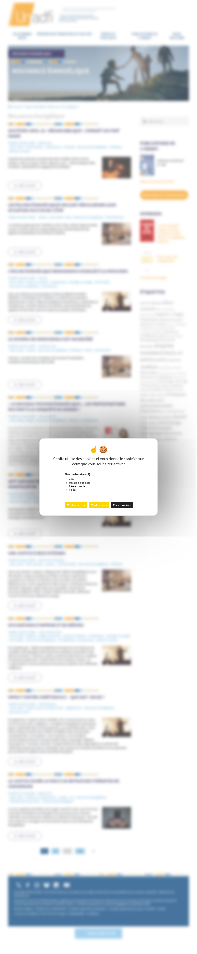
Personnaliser (122, 505)
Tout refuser (99, 505)
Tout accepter (76, 505)
